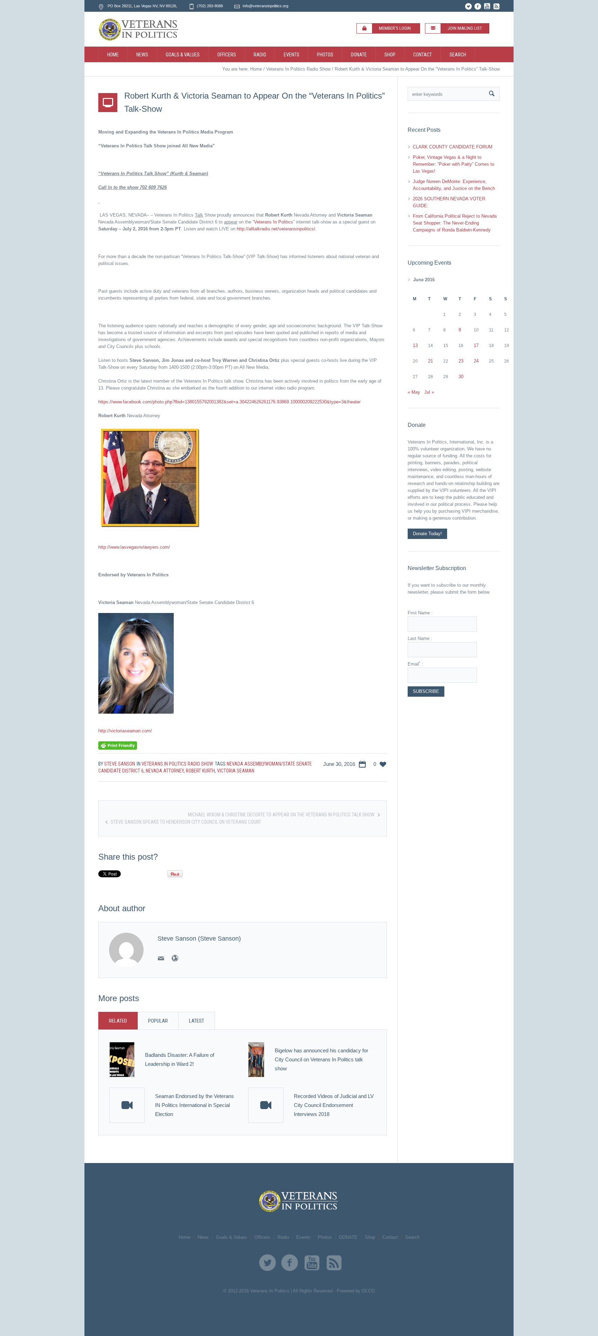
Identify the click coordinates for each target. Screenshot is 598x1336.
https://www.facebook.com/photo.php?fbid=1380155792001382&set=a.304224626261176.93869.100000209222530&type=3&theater (229, 401)
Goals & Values (231, 1237)
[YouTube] (486, 6)
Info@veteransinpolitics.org (265, 6)
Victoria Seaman (235, 771)
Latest (196, 1021)
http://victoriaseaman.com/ (125, 730)
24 (476, 361)
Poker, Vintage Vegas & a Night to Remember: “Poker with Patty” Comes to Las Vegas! (453, 164)
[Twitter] (468, 6)
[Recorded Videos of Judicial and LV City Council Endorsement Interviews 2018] (265, 1105)
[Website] (174, 958)
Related (118, 1021)
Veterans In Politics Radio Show (298, 69)
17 (476, 345)
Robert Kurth (200, 771)
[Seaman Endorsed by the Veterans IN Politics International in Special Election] (127, 1105)
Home (256, 69)
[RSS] (496, 6)
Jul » (429, 392)
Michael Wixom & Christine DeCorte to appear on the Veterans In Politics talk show (281, 814)
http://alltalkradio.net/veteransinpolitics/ (276, 228)
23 (461, 361)
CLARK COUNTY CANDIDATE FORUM (452, 146)
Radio (283, 1237)
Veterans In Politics (273, 222)
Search (412, 1237)
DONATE (348, 1237)
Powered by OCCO (356, 1290)
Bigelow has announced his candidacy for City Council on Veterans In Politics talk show (321, 1059)
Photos (325, 1237)
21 (430, 361)
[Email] (160, 958)
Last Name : (420, 638)
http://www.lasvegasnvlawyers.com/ (134, 547)
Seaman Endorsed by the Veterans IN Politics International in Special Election (194, 1105)
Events (303, 1237)
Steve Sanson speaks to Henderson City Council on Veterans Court (186, 822)
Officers (262, 1237)
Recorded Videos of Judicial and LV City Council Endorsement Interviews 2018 (334, 1105)
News (203, 1237)
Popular (158, 1021)
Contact (390, 1237)
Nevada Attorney (165, 771)
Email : (415, 664)
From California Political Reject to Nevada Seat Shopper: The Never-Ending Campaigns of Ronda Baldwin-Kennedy (455, 222)
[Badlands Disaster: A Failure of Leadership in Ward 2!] (122, 1059)
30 (461, 376)
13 (415, 345)
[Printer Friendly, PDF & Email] (117, 745)
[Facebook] (477, 6)
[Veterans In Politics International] (299, 1201)
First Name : (420, 612)
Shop (370, 1237)
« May (414, 392)
